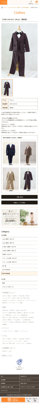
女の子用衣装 (6, 270)
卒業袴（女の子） (7, 254)
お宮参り (15, 296)
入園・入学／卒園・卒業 (8, 343)
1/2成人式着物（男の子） (9, 250)
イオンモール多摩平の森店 (8, 312)
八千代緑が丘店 (23, 317)
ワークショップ (24, 331)
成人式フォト (21, 300)
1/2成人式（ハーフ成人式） (9, 300)
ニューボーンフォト (7, 341)
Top (2, 376)
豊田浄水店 (18, 322)
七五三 (4, 296)
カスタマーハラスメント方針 (27, 387)
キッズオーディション (7, 331)
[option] (19, 50)
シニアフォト (12, 302)
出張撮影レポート (8, 348)
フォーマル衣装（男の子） (10, 262)
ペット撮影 (19, 302)
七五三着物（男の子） (8, 243)
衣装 (19, 7)
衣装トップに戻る (19, 203)
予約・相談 (28, 398)
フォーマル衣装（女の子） (10, 258)
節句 (14, 298)
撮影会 (16, 331)
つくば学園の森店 (25, 319)
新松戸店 (15, 317)
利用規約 (3, 383)
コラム (4, 335)
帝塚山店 (31, 322)
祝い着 (4, 266)
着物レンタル (7, 355)
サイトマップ (4, 390)
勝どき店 (23, 310)
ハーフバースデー (6, 298)
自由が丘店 (5, 310)
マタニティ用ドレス (8, 287)
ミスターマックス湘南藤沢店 (20, 315)
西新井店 (19, 312)
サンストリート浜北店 (7, 322)
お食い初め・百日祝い (24, 296)
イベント (5, 328)
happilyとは (23, 376)
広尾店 (17, 310)
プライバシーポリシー (25, 379)
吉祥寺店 (12, 310)
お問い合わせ (23, 383)
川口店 (4, 319)
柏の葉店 (31, 317)
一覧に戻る (19, 197)
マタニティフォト (30, 300)
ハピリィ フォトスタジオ (9, 7)
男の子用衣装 (25, 7)
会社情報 (3, 379)
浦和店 (9, 319)
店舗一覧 (35, 398)
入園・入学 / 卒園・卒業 (23, 298)
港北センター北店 (6, 317)
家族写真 (4, 302)
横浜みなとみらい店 (28, 312)
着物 (3, 283)
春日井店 (24, 322)
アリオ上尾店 (16, 319)
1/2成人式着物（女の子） (9, 247)
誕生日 (9, 296)
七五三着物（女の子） (8, 239)
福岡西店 (4, 324)
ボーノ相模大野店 (6, 315)
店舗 (4, 307)
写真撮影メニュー (8, 292)
